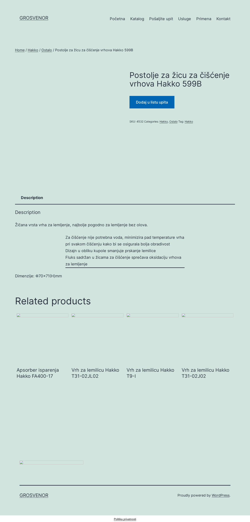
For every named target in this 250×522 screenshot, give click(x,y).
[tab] (32, 197)
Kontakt (223, 18)
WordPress (220, 495)
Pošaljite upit (161, 18)
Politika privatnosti (125, 519)
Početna (117, 18)
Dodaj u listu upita (152, 102)
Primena (203, 18)
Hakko (33, 50)
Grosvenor (34, 18)
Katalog (137, 18)
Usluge (184, 18)
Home (20, 50)
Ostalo (46, 50)
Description (32, 197)
